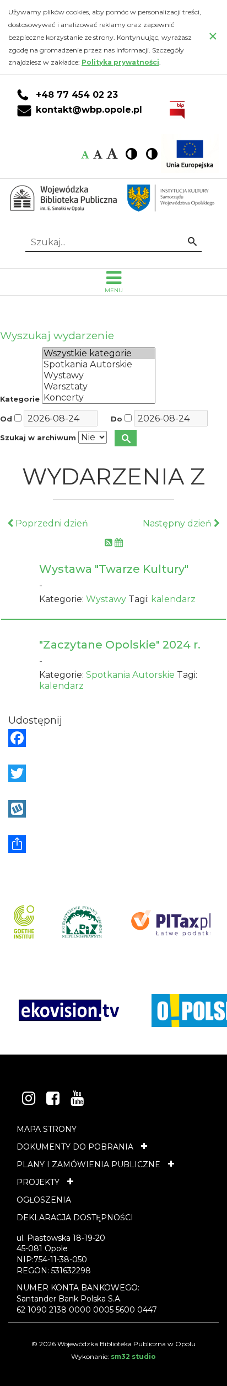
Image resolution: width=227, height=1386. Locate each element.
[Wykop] (113, 809)
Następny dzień (178, 523)
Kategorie (20, 399)
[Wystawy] (98, 375)
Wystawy (106, 599)
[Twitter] (113, 773)
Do (116, 419)
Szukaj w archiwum (38, 438)
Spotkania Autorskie (130, 675)
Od (6, 419)
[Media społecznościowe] (113, 844)
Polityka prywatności (120, 62)
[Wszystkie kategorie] (98, 353)
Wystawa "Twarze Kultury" (113, 569)
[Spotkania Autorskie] (98, 364)
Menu (114, 290)
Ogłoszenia (44, 1200)
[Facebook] (113, 738)
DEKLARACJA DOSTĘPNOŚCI (75, 1217)
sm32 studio (133, 1356)
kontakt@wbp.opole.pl (89, 110)
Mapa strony (47, 1129)
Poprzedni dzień (50, 523)
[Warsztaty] (98, 386)
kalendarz (173, 599)
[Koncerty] (98, 397)
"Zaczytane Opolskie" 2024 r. (120, 644)
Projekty (38, 1182)
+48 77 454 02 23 (77, 95)
